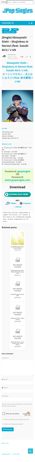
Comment (5, 358)
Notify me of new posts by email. (13, 424)
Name (5, 379)
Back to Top (5, 443)
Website (5, 396)
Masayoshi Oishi (13, 58)
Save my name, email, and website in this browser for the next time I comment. (17, 405)
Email (6, 387)
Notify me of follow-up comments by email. (16, 419)
